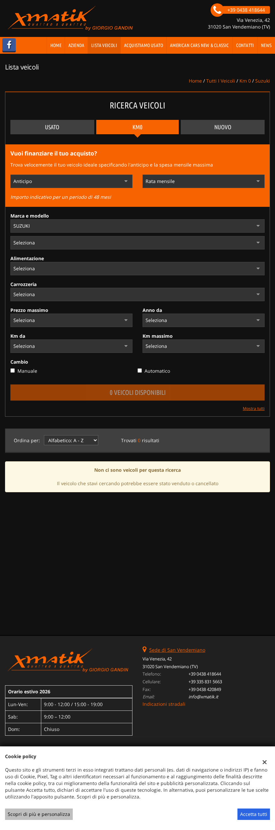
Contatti (245, 45)
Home (55, 45)
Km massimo (158, 336)
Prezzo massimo (29, 310)
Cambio (19, 362)
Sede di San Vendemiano (177, 650)
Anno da (152, 310)
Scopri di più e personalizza (39, 814)
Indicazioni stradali (164, 704)
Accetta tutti (253, 814)
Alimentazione (27, 258)
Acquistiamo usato (143, 45)
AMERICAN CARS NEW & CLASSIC (199, 45)
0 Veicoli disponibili (138, 392)
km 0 (245, 81)
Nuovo (222, 127)
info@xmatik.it (203, 697)
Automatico (157, 371)
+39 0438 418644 (204, 674)
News (266, 45)
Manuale (27, 371)
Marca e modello (29, 216)
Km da (17, 336)
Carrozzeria (23, 284)
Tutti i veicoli (220, 81)
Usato (52, 127)
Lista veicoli (104, 45)
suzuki (262, 81)
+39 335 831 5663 (205, 682)
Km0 (137, 127)
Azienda (76, 45)
